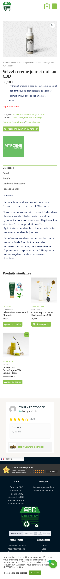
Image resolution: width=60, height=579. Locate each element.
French (8, 459)
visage (39, 117)
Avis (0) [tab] (6, 178)
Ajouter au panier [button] (12, 324)
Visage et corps (28, 62)
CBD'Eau (7, 306)
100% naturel (18, 117)
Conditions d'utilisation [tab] (14, 183)
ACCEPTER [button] (35, 572)
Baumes (16, 114)
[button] (52, 25)
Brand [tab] (6, 173)
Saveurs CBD (37, 306)
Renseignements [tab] (11, 188)
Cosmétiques (15, 62)
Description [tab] (8, 167)
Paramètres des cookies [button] (15, 572)
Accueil (6, 62)
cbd (34, 117)
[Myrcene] (13, 146)
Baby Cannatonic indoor (31, 447)
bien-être (28, 117)
